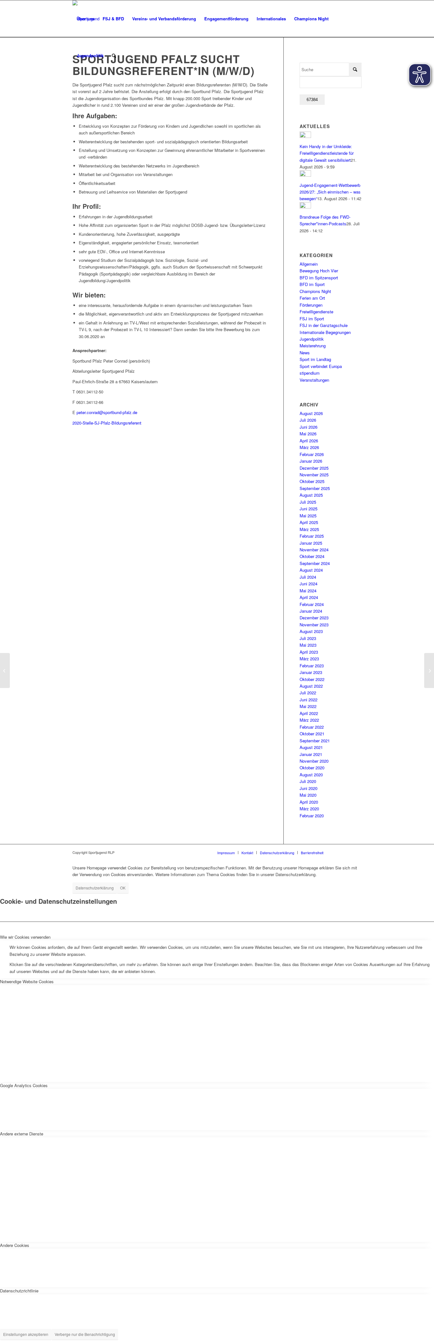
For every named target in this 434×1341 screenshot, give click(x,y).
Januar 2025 (311, 543)
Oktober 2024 (312, 556)
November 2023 (314, 625)
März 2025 (309, 529)
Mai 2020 (308, 795)
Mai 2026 (308, 434)
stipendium (310, 373)
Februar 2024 (312, 604)
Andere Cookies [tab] (14, 1245)
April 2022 (309, 713)
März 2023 (309, 659)
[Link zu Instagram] (337, 852)
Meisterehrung (313, 346)
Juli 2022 (308, 693)
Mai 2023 (308, 645)
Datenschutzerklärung (95, 887)
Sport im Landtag (315, 359)
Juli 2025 (308, 502)
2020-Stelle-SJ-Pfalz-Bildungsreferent (106, 423)
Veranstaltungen (314, 380)
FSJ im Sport (312, 319)
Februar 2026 (312, 454)
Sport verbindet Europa (321, 366)
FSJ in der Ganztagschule (324, 325)
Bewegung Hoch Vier (319, 271)
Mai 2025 (308, 516)
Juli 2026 (308, 420)
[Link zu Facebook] (347, 852)
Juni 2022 (308, 700)
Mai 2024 (308, 591)
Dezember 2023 (314, 618)
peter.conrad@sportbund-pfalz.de (107, 412)
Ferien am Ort (312, 298)
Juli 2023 (308, 638)
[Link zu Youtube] (357, 852)
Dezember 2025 (314, 468)
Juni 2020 (308, 788)
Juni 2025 (308, 509)
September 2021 (315, 741)
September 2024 (315, 563)
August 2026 (311, 413)
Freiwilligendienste (316, 312)
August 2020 (311, 775)
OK (122, 887)
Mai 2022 (308, 706)
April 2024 (309, 597)
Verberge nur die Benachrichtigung (85, 1334)
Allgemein (309, 264)
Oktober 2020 (312, 768)
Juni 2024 (308, 584)
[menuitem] (85, 18)
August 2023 (311, 631)
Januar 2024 (311, 611)
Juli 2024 (308, 577)
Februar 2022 (312, 727)
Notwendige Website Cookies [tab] (27, 981)
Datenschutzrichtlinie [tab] (19, 1291)
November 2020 (314, 761)
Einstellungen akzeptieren (25, 1334)
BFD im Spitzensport (319, 278)
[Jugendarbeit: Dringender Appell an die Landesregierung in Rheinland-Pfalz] (5, 670)
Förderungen (311, 305)
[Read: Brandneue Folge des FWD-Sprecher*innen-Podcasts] (305, 207)
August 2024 (311, 570)
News (305, 353)
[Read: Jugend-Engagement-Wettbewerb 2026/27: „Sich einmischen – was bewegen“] (305, 175)
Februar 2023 (312, 666)
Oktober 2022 (312, 679)
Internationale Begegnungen (325, 332)
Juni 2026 (308, 427)
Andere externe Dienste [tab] (21, 1134)
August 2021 (311, 747)
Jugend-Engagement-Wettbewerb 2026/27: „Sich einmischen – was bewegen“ (330, 192)
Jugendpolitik (312, 339)
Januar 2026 (311, 461)
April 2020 (309, 802)
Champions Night (315, 291)
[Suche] (114, 55)
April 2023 (309, 652)
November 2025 (314, 475)
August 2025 (311, 495)
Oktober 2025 (312, 481)
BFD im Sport (312, 284)
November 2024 (314, 550)
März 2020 (309, 809)
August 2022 (311, 686)
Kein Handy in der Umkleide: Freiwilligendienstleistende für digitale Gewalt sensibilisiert (327, 153)
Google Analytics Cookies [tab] (24, 1085)
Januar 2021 (311, 754)
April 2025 (309, 522)
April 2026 (309, 441)
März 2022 (309, 720)
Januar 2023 (311, 672)
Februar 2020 (312, 816)
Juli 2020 (308, 781)
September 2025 (315, 488)
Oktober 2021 (312, 734)
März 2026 (309, 447)
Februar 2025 (312, 536)
